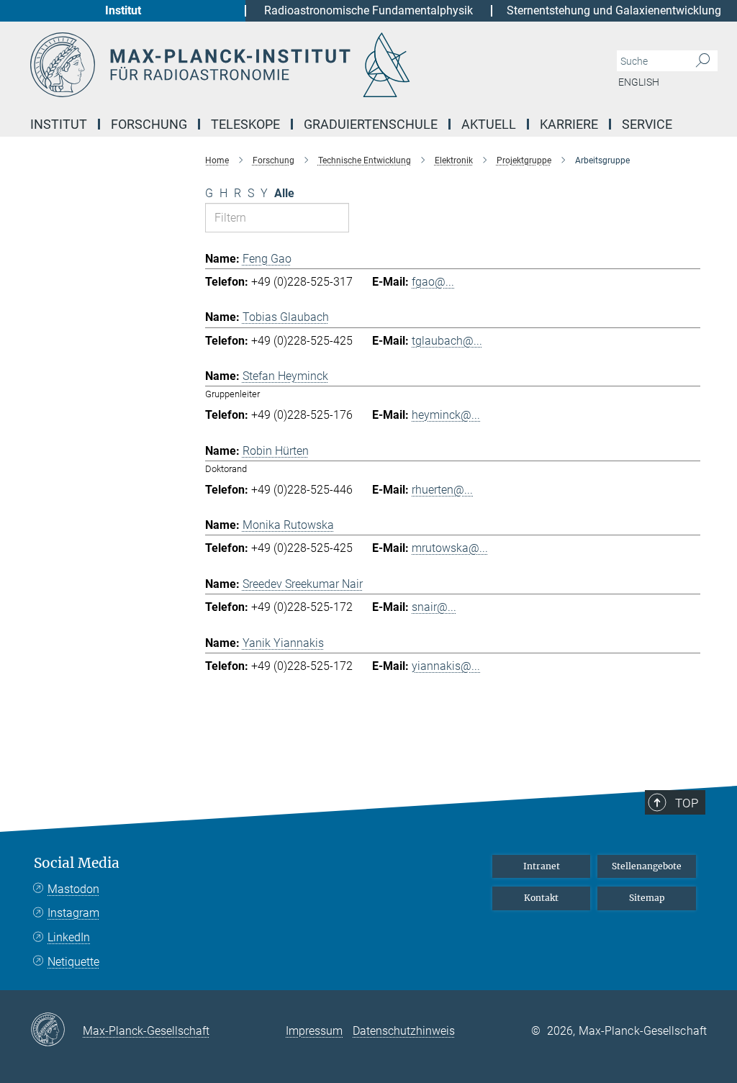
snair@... (434, 607)
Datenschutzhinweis (404, 1031)
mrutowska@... (450, 548)
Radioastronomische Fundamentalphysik (368, 10)
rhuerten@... (442, 490)
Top (686, 803)
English (638, 82)
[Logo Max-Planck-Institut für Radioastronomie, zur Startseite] (300, 64)
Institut (123, 10)
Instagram (73, 913)
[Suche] (703, 61)
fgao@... (433, 282)
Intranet (541, 866)
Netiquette (73, 962)
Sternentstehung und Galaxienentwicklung (614, 10)
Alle (284, 193)
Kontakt (541, 897)
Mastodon (73, 889)
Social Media (76, 863)
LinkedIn (69, 937)
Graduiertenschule (371, 124)
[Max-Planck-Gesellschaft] (56, 1030)
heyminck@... (446, 415)
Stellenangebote (647, 866)
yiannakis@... (446, 666)
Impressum (314, 1031)
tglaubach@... (447, 341)
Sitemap (647, 897)
